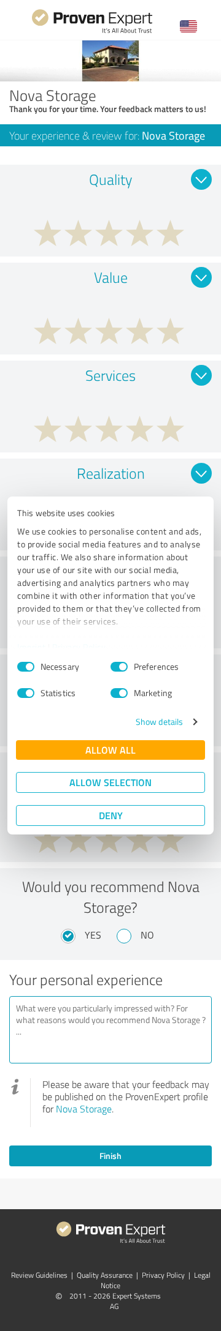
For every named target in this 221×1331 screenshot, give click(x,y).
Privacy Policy (79, 647)
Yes (93, 935)
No (147, 935)
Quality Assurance (105, 1275)
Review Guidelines (39, 1275)
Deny (111, 815)
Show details (159, 721)
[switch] (119, 667)
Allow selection (110, 782)
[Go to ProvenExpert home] (92, 31)
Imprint (31, 647)
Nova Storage (84, 1108)
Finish (110, 1155)
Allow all (110, 750)
